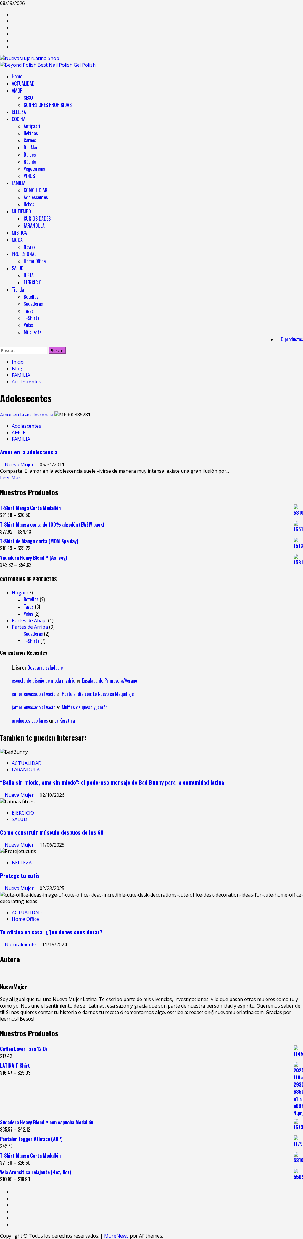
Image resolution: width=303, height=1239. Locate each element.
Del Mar (31, 147)
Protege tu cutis (20, 875)
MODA (17, 239)
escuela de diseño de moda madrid (43, 680)
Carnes (30, 140)
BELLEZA (19, 111)
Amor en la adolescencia (26, 414)
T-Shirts (31, 317)
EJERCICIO (32, 282)
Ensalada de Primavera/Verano (109, 680)
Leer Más (10, 477)
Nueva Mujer (20, 464)
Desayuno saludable (45, 667)
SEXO (28, 97)
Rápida (30, 161)
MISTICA (19, 232)
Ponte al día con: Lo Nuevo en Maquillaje (98, 693)
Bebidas (31, 133)
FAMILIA (18, 182)
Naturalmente (21, 944)
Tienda (18, 289)
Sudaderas (33, 303)
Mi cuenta (32, 332)
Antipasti (32, 126)
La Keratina (64, 720)
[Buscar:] (24, 350)
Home (17, 76)
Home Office (35, 261)
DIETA (29, 275)
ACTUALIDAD (23, 83)
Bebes (29, 204)
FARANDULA (34, 225)
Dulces (30, 154)
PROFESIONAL (24, 254)
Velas (28, 325)
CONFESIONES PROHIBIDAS (48, 104)
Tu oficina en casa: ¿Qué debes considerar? (51, 932)
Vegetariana (34, 168)
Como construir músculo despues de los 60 (52, 832)
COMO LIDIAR (36, 190)
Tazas (29, 310)
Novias (30, 246)
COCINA (18, 119)
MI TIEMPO (21, 211)
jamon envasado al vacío (33, 693)
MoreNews (116, 1235)
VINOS (29, 175)
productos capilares (30, 720)
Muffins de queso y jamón (84, 707)
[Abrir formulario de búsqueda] (2, 343)
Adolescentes (36, 197)
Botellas (31, 296)
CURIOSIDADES (37, 218)
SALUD (18, 268)
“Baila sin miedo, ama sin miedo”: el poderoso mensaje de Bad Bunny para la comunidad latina (112, 782)
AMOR (17, 90)
